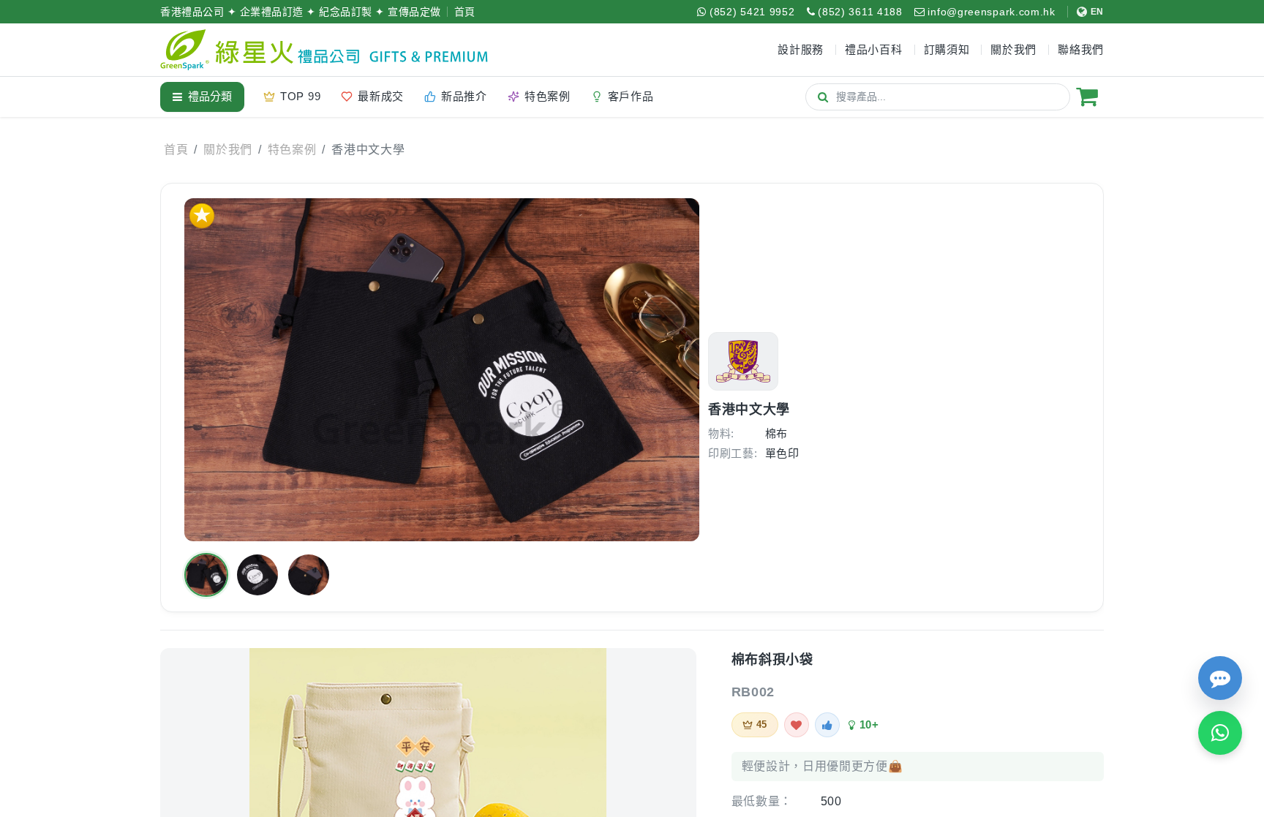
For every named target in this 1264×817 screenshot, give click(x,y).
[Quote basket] (1087, 96)
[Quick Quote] (1220, 678)
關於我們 (227, 149)
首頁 (464, 12)
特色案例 (292, 149)
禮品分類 (210, 96)
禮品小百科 (874, 49)
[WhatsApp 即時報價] (1220, 733)
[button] (206, 574)
